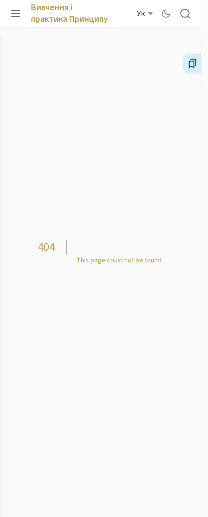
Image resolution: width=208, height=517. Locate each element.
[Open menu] (15, 13)
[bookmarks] (192, 63)
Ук (141, 13)
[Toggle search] (185, 13)
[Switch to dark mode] (166, 13)
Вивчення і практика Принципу (69, 13)
